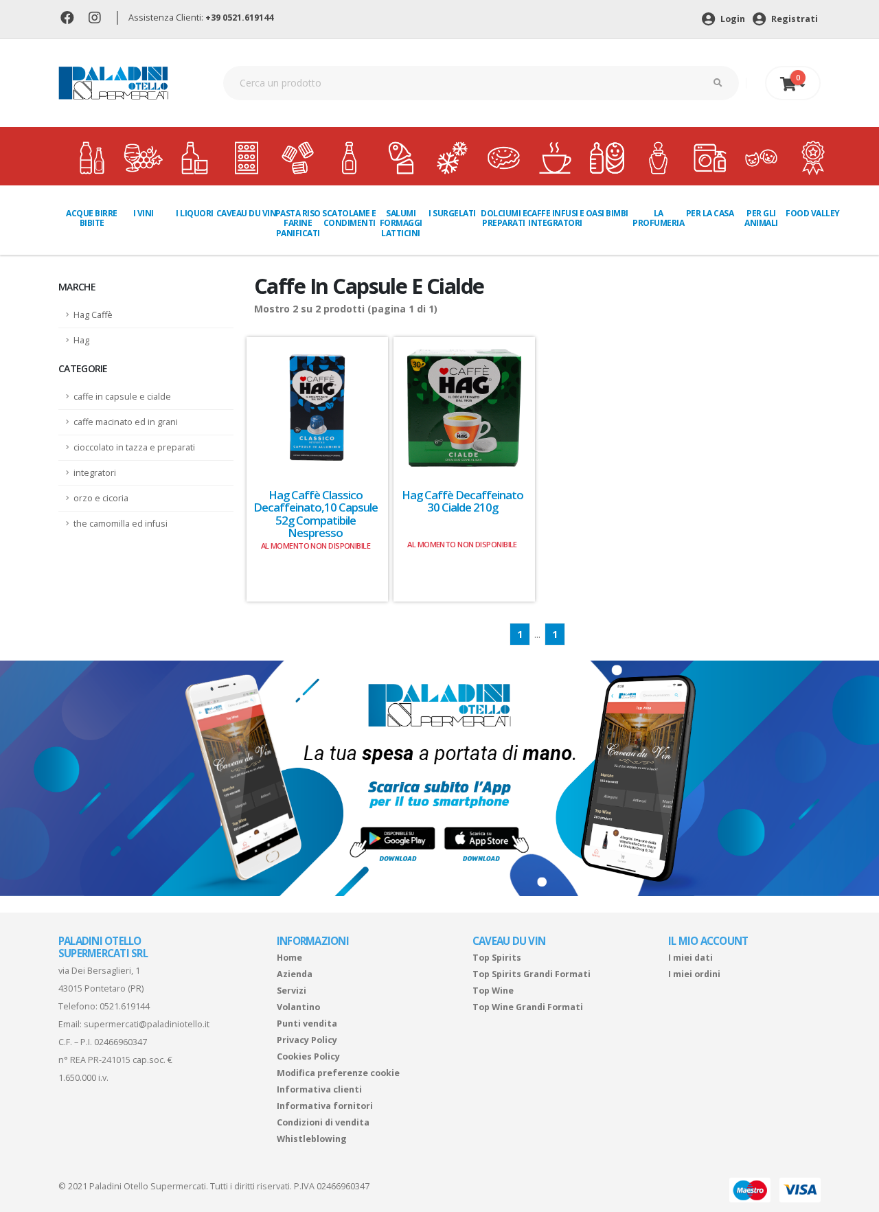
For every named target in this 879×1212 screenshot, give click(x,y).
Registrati (793, 19)
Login (731, 19)
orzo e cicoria (100, 498)
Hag (81, 340)
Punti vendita (307, 1023)
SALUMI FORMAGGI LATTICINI (401, 223)
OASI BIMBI (607, 213)
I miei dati (690, 957)
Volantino (298, 1007)
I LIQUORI (195, 213)
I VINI (143, 213)
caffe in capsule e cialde (122, 396)
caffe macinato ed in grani (125, 422)
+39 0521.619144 (239, 17)
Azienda (294, 974)
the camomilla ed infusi (120, 523)
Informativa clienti (319, 1089)
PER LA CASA (710, 213)
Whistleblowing (312, 1139)
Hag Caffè (93, 315)
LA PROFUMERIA (658, 218)
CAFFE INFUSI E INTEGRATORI (555, 218)
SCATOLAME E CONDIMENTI (349, 218)
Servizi (291, 990)
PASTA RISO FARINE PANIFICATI (298, 223)
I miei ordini (694, 974)
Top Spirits (496, 957)
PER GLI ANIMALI (761, 218)
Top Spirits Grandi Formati (531, 974)
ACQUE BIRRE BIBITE (91, 218)
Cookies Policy (308, 1056)
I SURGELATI (452, 213)
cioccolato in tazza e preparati (134, 447)
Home (289, 957)
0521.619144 (125, 1006)
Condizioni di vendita (323, 1122)
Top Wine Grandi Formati (527, 1007)
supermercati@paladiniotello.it (146, 1024)
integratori (94, 473)
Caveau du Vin (246, 213)
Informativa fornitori (325, 1106)
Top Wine (493, 990)
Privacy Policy (307, 1040)
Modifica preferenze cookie (338, 1073)
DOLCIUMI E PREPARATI (504, 218)
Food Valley (813, 213)
